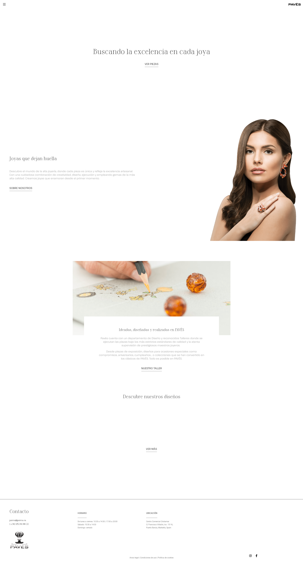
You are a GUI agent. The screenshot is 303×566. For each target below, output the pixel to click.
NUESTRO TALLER (151, 368)
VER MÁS (151, 449)
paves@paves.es (17, 520)
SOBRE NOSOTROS (20, 188)
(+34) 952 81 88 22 (19, 523)
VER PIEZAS (151, 64)
